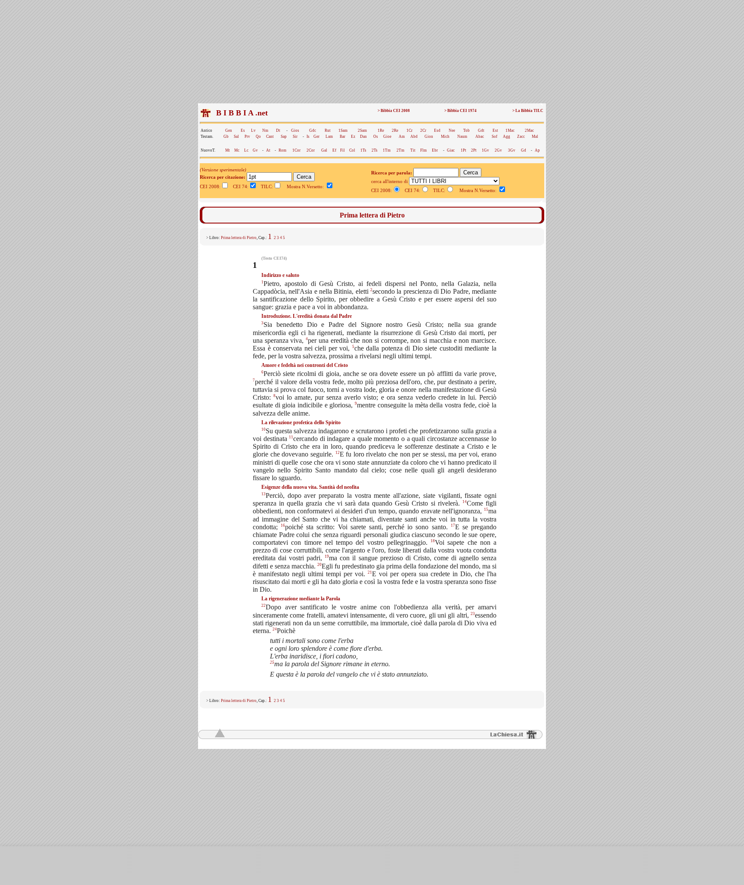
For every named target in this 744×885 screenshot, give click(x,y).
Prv (247, 136)
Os (375, 136)
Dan (363, 136)
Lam (329, 136)
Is (308, 136)
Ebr (435, 150)
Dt (278, 130)
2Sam (362, 130)
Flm (423, 150)
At (268, 150)
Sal (236, 136)
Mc (236, 150)
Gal (324, 150)
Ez (353, 136)
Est (495, 130)
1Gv (485, 150)
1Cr (409, 130)
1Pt (463, 150)
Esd (437, 130)
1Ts (363, 150)
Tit (412, 150)
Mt (227, 150)
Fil (342, 150)
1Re (381, 130)
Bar (342, 136)
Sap (284, 136)
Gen (228, 130)
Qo (258, 136)
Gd (523, 150)
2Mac (529, 130)
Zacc (521, 136)
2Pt (474, 150)
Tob (466, 130)
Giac (451, 150)
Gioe (387, 136)
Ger (316, 136)
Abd (414, 136)
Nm (265, 130)
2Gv (498, 150)
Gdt (481, 130)
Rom (282, 150)
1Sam (342, 130)
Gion (429, 136)
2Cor (311, 150)
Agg (506, 136)
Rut (328, 130)
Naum (462, 136)
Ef (334, 150)
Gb (226, 136)
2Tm (400, 150)
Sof (494, 136)
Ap (537, 150)
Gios (295, 130)
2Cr (423, 130)
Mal (535, 136)
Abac (479, 136)
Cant (270, 136)
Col (352, 150)
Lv (253, 130)
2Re (395, 130)
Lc (246, 150)
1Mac (510, 130)
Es (243, 130)
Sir (295, 136)
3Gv (511, 150)
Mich (445, 136)
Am (402, 136)
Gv (255, 150)
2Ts (375, 150)
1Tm (387, 150)
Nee (452, 130)
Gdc (312, 130)
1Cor (296, 150)
